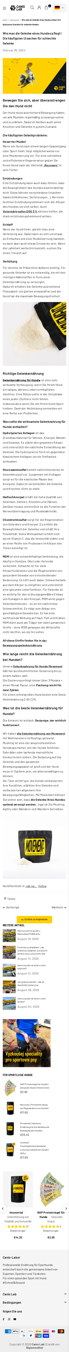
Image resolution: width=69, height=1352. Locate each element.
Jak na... (31, 886)
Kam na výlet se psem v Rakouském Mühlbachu (28, 932)
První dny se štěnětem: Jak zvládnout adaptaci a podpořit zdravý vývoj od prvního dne (32, 950)
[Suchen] (32, 8)
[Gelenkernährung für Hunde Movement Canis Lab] (34, 364)
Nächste (58, 907)
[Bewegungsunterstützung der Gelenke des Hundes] (34, 878)
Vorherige (12, 907)
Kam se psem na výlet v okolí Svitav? (31, 1000)
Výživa (42, 886)
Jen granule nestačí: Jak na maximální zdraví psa (30, 983)
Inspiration (15, 20)
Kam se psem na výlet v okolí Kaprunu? (31, 967)
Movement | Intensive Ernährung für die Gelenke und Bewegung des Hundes (34, 1127)
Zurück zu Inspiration (36, 919)
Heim (5, 20)
